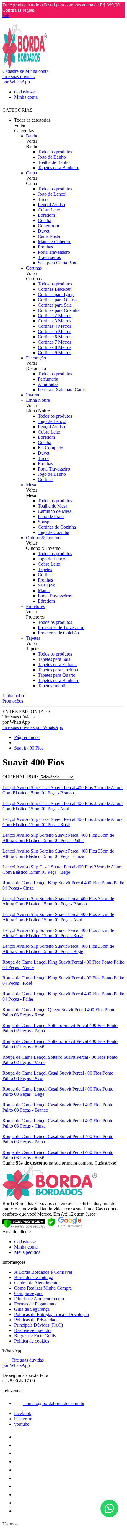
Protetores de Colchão (58, 632)
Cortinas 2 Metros (54, 315)
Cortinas (34, 268)
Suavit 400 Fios (28, 747)
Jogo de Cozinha (53, 532)
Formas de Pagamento (35, 1303)
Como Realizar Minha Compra (43, 1288)
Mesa (31, 484)
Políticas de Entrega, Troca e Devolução (51, 1314)
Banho (32, 135)
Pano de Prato (51, 516)
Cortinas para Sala (55, 305)
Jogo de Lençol (52, 193)
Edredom (46, 215)
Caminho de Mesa (55, 511)
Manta (44, 590)
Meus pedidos (27, 1252)
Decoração (36, 357)
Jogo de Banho (52, 156)
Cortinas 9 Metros (54, 352)
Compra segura (28, 1293)
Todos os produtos (55, 151)
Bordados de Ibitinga (33, 1277)
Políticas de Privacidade (36, 1319)
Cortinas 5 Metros (54, 331)
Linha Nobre (38, 400)
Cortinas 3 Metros (54, 320)
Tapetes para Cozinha (58, 669)
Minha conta (26, 1246)
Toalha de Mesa (52, 505)
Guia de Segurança (32, 1309)
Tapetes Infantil (52, 685)
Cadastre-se (25, 1241)
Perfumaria (48, 379)
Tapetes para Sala (54, 659)
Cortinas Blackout (54, 289)
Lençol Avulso (51, 204)
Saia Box (46, 585)
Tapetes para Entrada (57, 664)
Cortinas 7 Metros (54, 342)
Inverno (33, 394)
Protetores (35, 606)
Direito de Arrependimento (39, 1298)
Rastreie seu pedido (32, 1330)
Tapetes (45, 569)
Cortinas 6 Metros (54, 336)
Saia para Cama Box (57, 262)
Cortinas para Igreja (56, 294)
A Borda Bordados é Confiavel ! (44, 1272)
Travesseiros (49, 257)
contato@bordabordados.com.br (53, 1403)
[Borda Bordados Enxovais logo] (24, 65)
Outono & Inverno (43, 537)
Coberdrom (48, 225)
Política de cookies (31, 1340)
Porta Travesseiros (55, 595)
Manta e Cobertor (54, 241)
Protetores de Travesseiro (61, 627)
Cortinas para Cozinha (58, 310)
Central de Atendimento (36, 1282)
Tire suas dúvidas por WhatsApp (32, 727)
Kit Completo (50, 447)
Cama (31, 172)
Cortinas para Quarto (57, 299)
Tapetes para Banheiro (58, 167)
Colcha (44, 220)
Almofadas (48, 384)
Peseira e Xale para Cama (62, 389)
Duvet (43, 230)
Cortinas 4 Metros (54, 326)
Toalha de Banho (54, 162)
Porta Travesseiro (54, 252)
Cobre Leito (49, 209)
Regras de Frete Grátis (35, 1335)
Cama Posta (49, 236)
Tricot (43, 199)
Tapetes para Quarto (56, 675)
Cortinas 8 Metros (54, 347)
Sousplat (46, 521)
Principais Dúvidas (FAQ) (38, 1325)
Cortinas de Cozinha (57, 527)
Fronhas (45, 246)
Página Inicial (27, 737)
